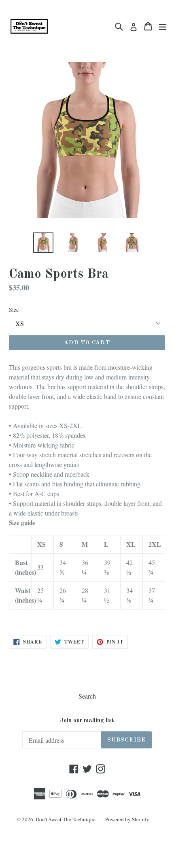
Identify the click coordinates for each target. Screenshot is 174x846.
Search (87, 696)
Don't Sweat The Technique (65, 819)
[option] (43, 242)
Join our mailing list (87, 721)
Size (14, 309)
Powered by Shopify (127, 819)
